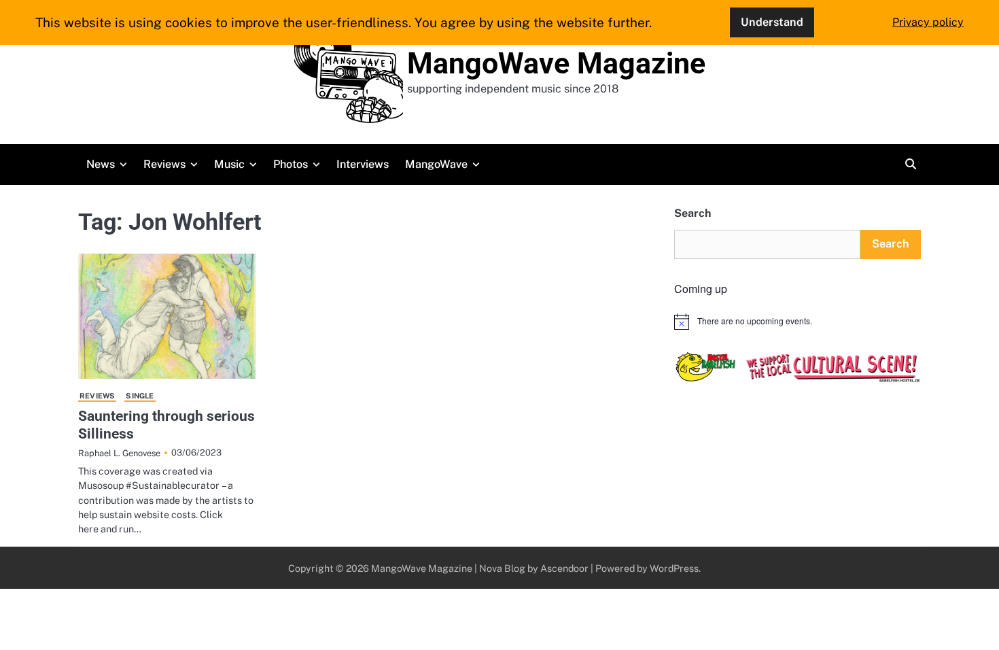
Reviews (164, 164)
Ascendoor (564, 568)
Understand (772, 22)
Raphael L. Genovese (119, 453)
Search (692, 213)
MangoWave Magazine (556, 63)
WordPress (674, 568)
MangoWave (436, 164)
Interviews (362, 164)
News (100, 164)
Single (140, 396)
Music (229, 164)
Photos (290, 164)
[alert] (797, 321)
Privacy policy (928, 22)
